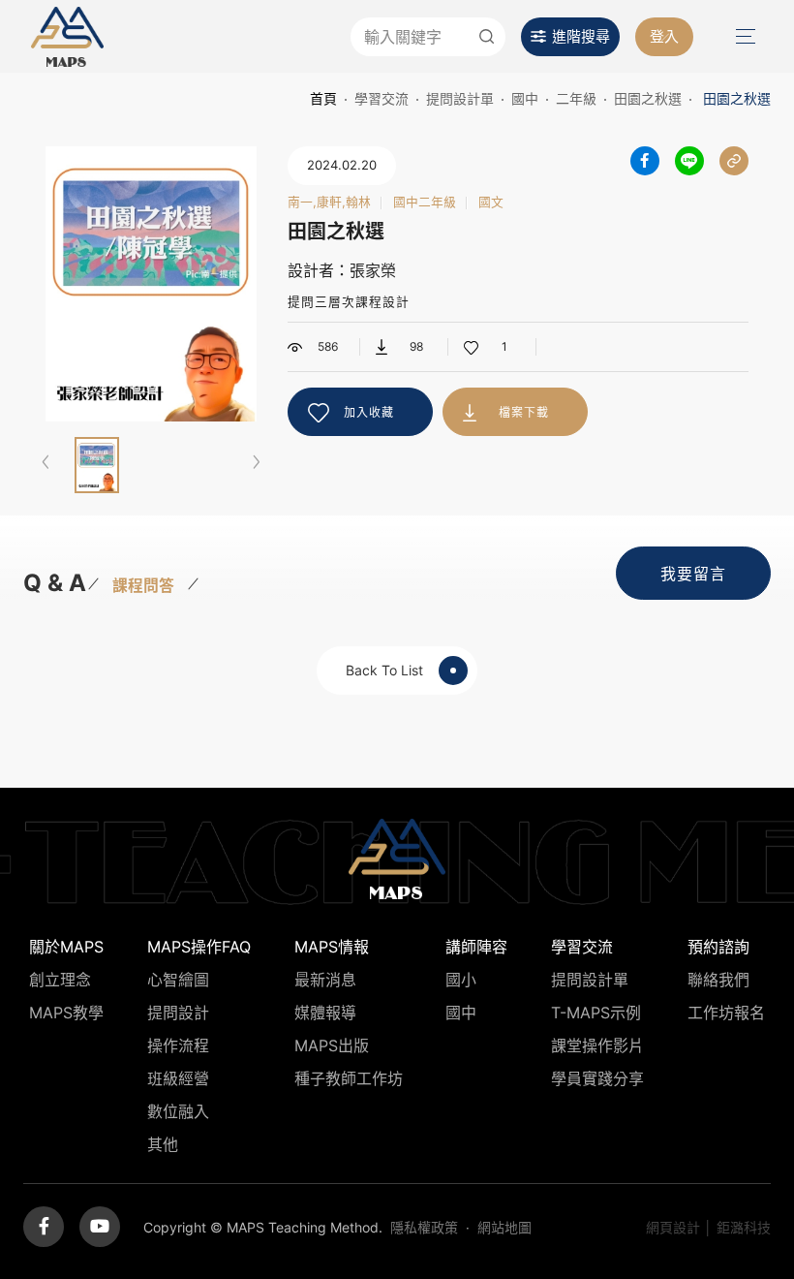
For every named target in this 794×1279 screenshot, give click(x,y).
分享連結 (733, 160)
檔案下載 (524, 412)
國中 (524, 98)
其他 (162, 1144)
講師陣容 (476, 946)
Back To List (384, 670)
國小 (460, 979)
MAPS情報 (331, 946)
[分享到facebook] (644, 160)
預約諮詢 (718, 946)
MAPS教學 (66, 1012)
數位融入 (178, 1111)
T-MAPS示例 (596, 1012)
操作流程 (178, 1045)
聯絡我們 (718, 979)
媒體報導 (325, 1012)
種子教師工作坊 (348, 1078)
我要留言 (693, 573)
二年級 (576, 98)
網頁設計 (673, 1227)
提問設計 (178, 1012)
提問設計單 (460, 98)
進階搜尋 (581, 36)
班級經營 (178, 1078)
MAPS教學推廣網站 (67, 36)
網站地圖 (504, 1227)
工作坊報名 (726, 1012)
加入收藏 (369, 412)
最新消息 (325, 979)
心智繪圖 (178, 979)
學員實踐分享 (597, 1078)
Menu (743, 36)
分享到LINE (689, 160)
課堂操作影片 (597, 1045)
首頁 (323, 98)
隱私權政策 (424, 1227)
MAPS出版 (331, 1045)
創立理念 (60, 979)
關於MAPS (66, 946)
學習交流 (381, 98)
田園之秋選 (648, 98)
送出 (486, 36)
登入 (664, 36)
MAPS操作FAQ (199, 946)
